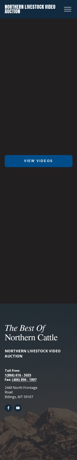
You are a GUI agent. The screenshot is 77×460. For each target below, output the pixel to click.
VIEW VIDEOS (38, 161)
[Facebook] (8, 408)
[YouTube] (18, 408)
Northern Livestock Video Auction (30, 9)
